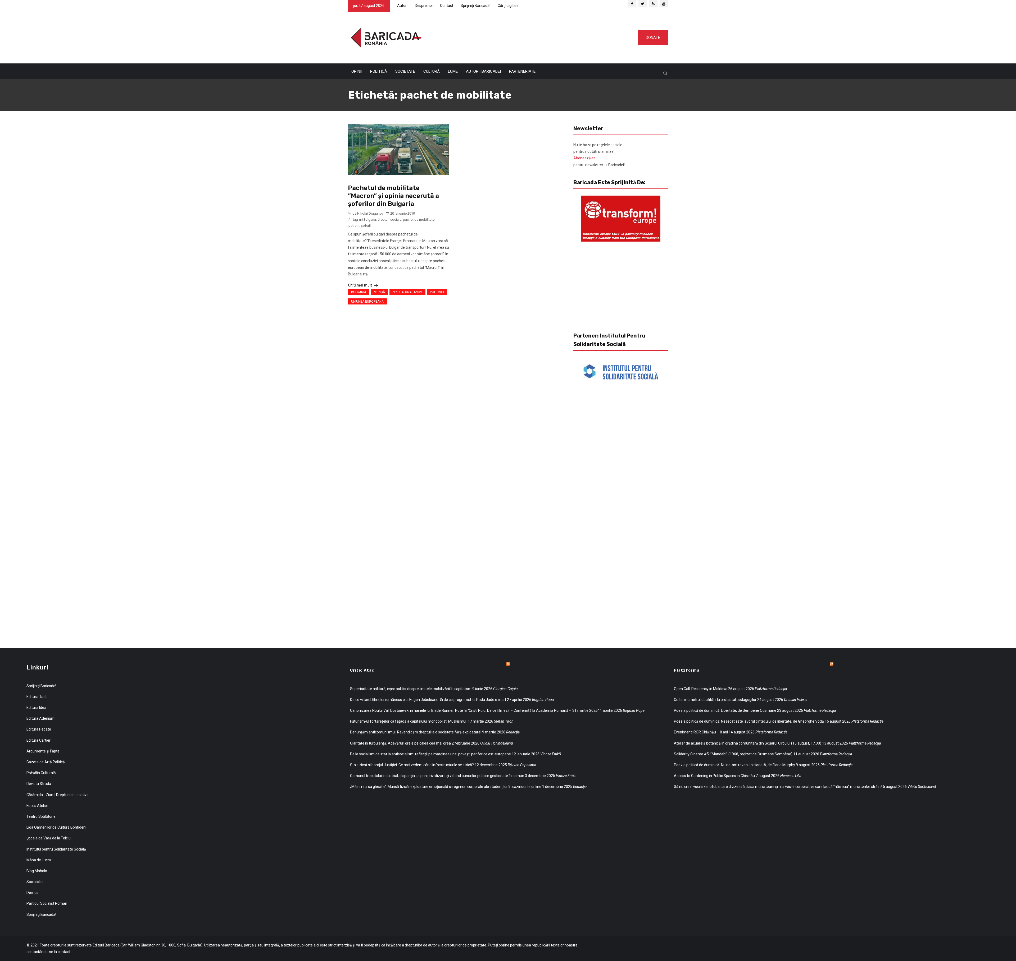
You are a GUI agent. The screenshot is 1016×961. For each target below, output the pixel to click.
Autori (402, 5)
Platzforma (687, 670)
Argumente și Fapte (43, 751)
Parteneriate (522, 71)
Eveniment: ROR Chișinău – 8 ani (701, 732)
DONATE (653, 37)
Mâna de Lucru (38, 860)
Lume (453, 71)
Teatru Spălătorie (41, 816)
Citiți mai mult (360, 285)
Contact (446, 5)
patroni (353, 226)
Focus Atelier (37, 805)
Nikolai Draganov (407, 292)
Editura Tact (36, 697)
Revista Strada (38, 784)
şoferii (366, 226)
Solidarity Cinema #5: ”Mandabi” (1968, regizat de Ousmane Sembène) (733, 754)
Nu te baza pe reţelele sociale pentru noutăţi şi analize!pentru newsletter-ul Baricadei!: (599, 155)
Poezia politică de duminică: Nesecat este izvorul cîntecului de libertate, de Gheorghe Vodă (749, 721)
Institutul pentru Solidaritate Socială (56, 849)
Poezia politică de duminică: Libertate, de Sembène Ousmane (725, 710)
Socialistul (34, 882)
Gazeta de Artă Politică (45, 762)
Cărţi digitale (508, 5)
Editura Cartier (38, 740)
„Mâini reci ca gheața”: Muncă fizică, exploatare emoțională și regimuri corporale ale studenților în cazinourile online (445, 786)
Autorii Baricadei (483, 71)
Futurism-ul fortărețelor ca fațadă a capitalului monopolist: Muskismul (408, 721)
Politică (378, 71)
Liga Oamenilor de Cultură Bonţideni (56, 827)
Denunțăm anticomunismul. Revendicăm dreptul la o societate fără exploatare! (415, 732)
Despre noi (424, 5)
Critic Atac (362, 670)
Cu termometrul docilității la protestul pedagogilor (715, 699)
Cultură (431, 71)
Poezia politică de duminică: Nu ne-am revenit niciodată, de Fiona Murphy (734, 765)
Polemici (437, 292)
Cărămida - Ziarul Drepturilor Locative (57, 795)
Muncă (379, 292)
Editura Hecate (38, 729)
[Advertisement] (527, 36)
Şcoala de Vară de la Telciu (48, 838)
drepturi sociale (389, 219)
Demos (32, 892)
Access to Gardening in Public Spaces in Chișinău (714, 776)
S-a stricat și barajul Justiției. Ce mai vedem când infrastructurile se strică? (412, 765)
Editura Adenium (40, 718)
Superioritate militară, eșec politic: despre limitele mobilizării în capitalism (410, 689)
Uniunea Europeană (367, 301)
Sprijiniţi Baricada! (475, 5)
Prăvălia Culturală (41, 773)
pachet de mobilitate (418, 219)
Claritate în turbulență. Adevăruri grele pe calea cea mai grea (400, 743)
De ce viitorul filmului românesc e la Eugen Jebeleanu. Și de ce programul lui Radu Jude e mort (428, 699)
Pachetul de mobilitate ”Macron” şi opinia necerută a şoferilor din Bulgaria (393, 195)
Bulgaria (370, 219)
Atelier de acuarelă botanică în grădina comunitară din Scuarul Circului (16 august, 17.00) (747, 743)
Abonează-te (584, 158)
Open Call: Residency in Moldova (700, 689)
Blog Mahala (36, 871)
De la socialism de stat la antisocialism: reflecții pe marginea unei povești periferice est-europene (430, 754)
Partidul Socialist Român (46, 903)
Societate (405, 71)
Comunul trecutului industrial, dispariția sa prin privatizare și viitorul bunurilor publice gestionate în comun (437, 776)
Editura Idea (36, 707)
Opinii (356, 71)
